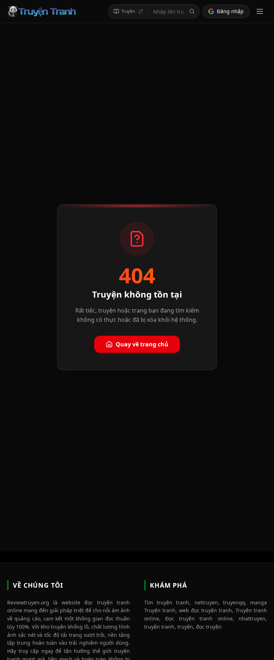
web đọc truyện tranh (205, 610)
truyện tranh (159, 626)
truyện (185, 626)
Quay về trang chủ (142, 344)
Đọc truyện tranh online (198, 618)
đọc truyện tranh (107, 602)
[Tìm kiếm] (192, 11)
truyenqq (234, 602)
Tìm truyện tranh (166, 602)
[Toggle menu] (260, 11)
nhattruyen (252, 618)
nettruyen (206, 602)
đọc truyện (209, 626)
